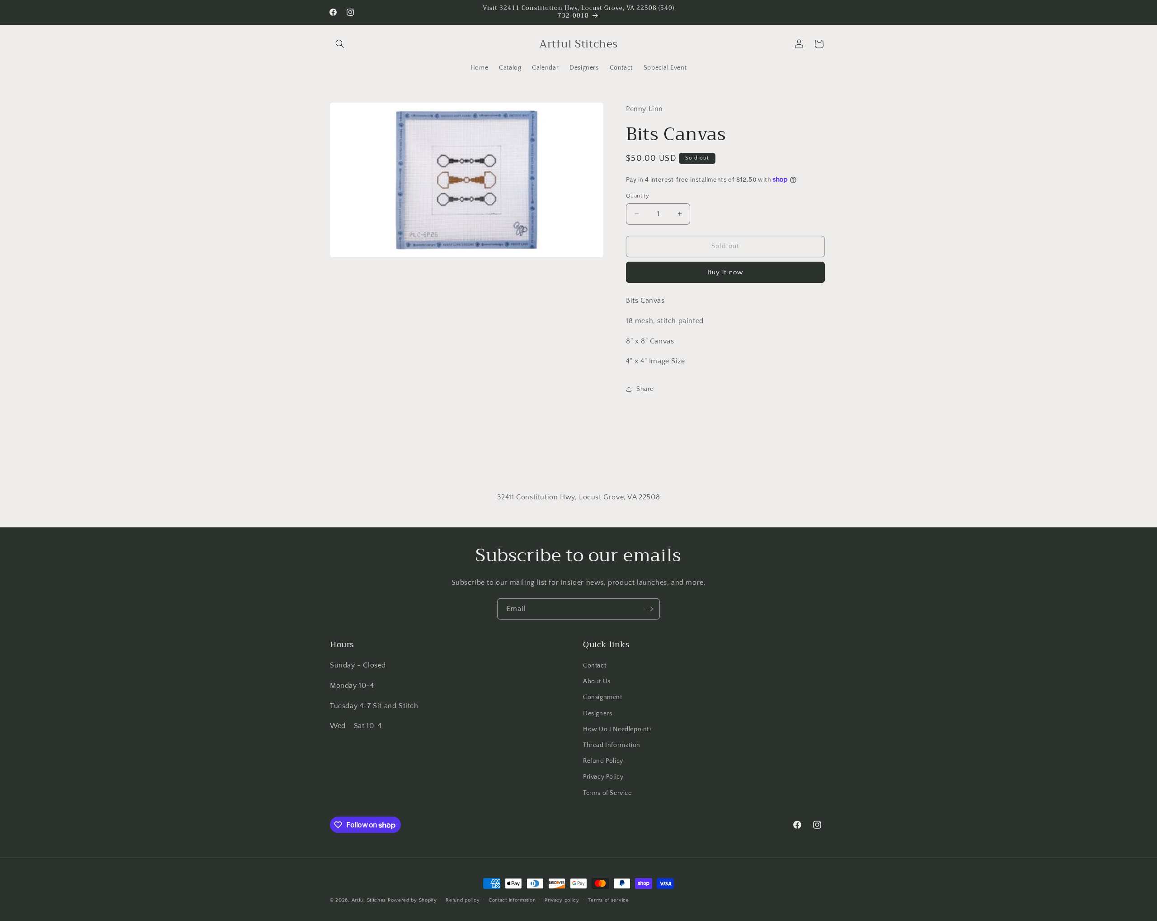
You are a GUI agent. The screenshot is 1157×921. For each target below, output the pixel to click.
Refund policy (463, 900)
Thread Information (611, 745)
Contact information (512, 900)
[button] (340, 44)
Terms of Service (607, 793)
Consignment (602, 697)
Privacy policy (562, 900)
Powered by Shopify (412, 900)
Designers (597, 713)
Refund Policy (603, 761)
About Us (597, 681)
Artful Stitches (369, 900)
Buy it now (725, 272)
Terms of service (608, 900)
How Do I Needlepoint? (617, 729)
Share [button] (645, 389)
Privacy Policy (603, 776)
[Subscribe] (649, 609)
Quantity (637, 196)
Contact (594, 665)
